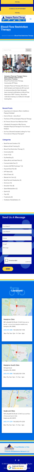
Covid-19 (6, 154)
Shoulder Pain (8, 185)
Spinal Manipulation (10, 188)
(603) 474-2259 (8, 421)
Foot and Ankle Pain (10, 163)
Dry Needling (8, 157)
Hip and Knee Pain (9, 169)
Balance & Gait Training (11, 146)
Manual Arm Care (9, 177)
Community (7, 83)
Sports (6, 191)
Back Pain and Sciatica (10, 143)
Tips (5, 194)
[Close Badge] (26, 465)
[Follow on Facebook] (15, 460)
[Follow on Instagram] (18, 460)
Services (6, 183)
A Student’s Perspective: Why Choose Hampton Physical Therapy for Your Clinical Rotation (17, 127)
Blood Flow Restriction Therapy (13, 81)
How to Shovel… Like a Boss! (12, 116)
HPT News (15, 83)
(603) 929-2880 (8, 330)
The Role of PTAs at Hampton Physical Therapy (17, 119)
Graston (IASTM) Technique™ (12, 166)
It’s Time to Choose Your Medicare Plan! (15, 121)
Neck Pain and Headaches (11, 180)
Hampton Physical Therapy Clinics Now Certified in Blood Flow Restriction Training (15, 77)
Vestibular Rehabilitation (11, 200)
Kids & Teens (8, 174)
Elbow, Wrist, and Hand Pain (12, 160)
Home (3, 35)
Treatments (10, 35)
